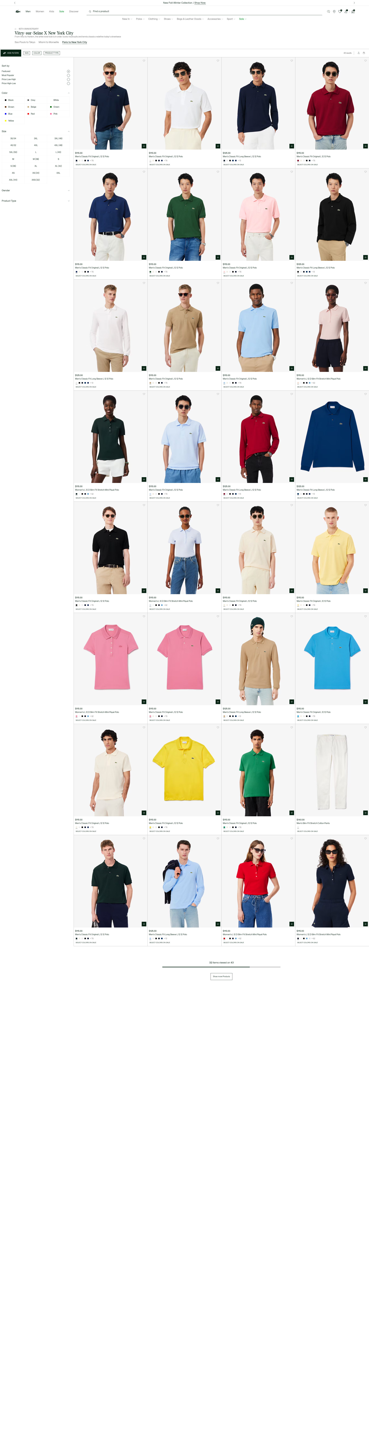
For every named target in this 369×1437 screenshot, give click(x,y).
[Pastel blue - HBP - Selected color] (224, 383)
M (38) (36, 159)
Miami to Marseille (49, 42)
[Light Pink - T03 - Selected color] (224, 272)
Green (56, 107)
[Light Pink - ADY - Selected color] (298, 383)
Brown (11, 107)
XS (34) (35, 173)
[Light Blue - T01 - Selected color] (150, 494)
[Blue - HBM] (232, 160)
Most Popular (8, 75)
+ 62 (313, 383)
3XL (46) (58, 138)
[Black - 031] (85, 160)
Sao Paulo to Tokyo (25, 42)
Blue (10, 114)
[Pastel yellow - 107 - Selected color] (298, 605)
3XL (36, 138)
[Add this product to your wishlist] (144, 60)
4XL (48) (58, 145)
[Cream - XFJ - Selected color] (76, 827)
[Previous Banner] (15, 3)
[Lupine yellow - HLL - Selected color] (150, 827)
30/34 (13, 138)
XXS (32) (36, 180)
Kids (51, 11)
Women (40, 11)
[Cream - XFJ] (79, 160)
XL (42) (58, 166)
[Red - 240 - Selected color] (224, 938)
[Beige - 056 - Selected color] (224, 605)
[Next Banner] (354, 3)
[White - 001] (82, 160)
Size (4, 131)
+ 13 (239, 161)
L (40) (58, 152)
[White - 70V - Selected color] (298, 827)
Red (33, 114)
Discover (74, 11)
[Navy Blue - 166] (159, 160)
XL (36, 166)
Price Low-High (9, 79)
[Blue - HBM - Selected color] (298, 494)
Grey (33, 100)
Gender (6, 190)
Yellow (11, 121)
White (56, 100)
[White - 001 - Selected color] (150, 160)
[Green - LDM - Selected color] (224, 827)
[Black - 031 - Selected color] (298, 272)
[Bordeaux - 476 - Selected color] (298, 160)
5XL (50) (13, 152)
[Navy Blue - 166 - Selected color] (76, 160)
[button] (328, 11)
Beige (33, 107)
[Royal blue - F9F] (88, 160)
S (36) (13, 166)
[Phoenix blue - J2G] (309, 938)
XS (13, 173)
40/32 (13, 145)
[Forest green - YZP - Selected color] (76, 494)
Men (28, 11)
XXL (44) (13, 180)
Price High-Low (9, 83)
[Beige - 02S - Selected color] (150, 383)
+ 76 (92, 161)
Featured (6, 71)
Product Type (9, 201)
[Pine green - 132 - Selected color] (150, 272)
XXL (58, 173)
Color (4, 93)
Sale (61, 11)
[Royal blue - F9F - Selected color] (76, 272)
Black (11, 100)
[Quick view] (144, 146)
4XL (36, 145)
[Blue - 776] (309, 383)
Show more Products (221, 976)
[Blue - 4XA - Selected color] (298, 716)
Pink (55, 114)
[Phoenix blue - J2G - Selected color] (150, 605)
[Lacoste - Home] (18, 11)
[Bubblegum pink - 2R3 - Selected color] (76, 716)
